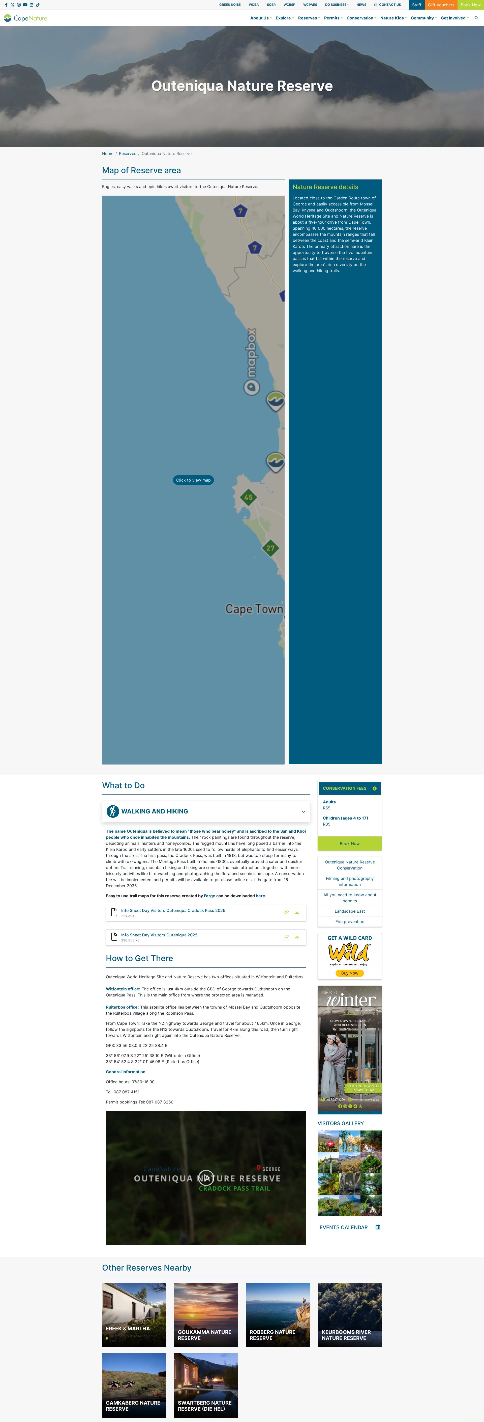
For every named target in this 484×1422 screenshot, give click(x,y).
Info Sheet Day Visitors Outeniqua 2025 (159, 934)
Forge (209, 895)
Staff (416, 4)
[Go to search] (475, 18)
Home (107, 153)
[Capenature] (25, 18)
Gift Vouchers (441, 4)
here (260, 895)
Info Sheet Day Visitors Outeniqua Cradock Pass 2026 (173, 910)
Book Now (471, 4)
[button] (337, 4)
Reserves (127, 153)
